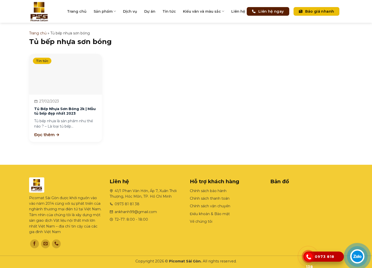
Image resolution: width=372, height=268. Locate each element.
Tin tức (169, 11)
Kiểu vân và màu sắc (202, 11)
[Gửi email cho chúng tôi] (45, 243)
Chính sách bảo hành (208, 191)
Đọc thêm (45, 134)
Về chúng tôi (201, 221)
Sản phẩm (103, 11)
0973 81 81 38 (127, 204)
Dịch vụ (130, 11)
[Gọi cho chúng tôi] (56, 243)
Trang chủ (77, 11)
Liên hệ (238, 11)
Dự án (149, 11)
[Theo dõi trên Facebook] (34, 243)
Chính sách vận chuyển (210, 206)
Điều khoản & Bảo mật (210, 214)
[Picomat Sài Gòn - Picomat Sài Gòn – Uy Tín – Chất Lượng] (44, 11)
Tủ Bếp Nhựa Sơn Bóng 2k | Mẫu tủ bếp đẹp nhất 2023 (65, 111)
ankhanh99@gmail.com (136, 212)
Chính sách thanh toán (210, 198)
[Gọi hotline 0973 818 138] (308, 256)
